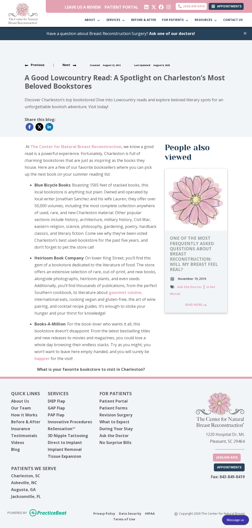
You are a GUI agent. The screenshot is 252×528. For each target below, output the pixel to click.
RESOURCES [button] (204, 20)
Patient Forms (113, 408)
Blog (15, 449)
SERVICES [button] (114, 20)
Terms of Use (124, 519)
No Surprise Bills (115, 442)
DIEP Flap (56, 401)
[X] (153, 6)
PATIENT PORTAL (121, 7)
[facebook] (160, 6)
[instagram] (167, 6)
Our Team (21, 408)
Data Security (130, 513)
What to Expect (114, 422)
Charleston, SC (25, 475)
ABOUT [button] (91, 20)
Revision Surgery (115, 415)
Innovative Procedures (70, 422)
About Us (20, 401)
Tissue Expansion (64, 456)
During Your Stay (116, 428)
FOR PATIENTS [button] (173, 20)
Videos (17, 442)
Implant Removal (65, 449)
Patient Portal (113, 401)
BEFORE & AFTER (143, 20)
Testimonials (24, 435)
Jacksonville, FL (26, 496)
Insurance (20, 428)
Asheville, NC (24, 482)
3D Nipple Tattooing (68, 435)
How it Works (24, 415)
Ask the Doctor (189, 287)
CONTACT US (233, 20)
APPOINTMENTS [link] (228, 6)
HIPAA (150, 513)
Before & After (25, 422)
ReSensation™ (61, 428)
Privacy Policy (104, 513)
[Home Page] (23, 13)
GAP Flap (56, 408)
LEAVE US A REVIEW (83, 7)
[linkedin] (145, 6)
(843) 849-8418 (193, 6)
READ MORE (194, 305)
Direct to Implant (65, 442)
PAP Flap (56, 415)
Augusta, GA (23, 489)
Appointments (229, 467)
